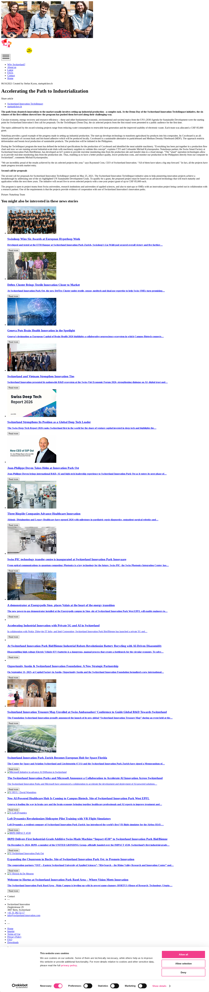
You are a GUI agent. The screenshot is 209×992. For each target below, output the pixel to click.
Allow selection (183, 963)
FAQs (10, 72)
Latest (10, 70)
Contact (11, 75)
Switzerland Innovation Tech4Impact (25, 103)
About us (11, 67)
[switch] (88, 985)
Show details (159, 986)
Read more (13, 250)
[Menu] (6, 57)
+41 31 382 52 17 (16, 912)
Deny (183, 972)
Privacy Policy (14, 937)
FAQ (9, 939)
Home (10, 78)
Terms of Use (13, 934)
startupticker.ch (14, 106)
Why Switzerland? (16, 64)
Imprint (10, 931)
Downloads (13, 942)
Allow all (183, 954)
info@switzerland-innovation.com (23, 915)
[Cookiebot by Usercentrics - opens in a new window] (19, 986)
